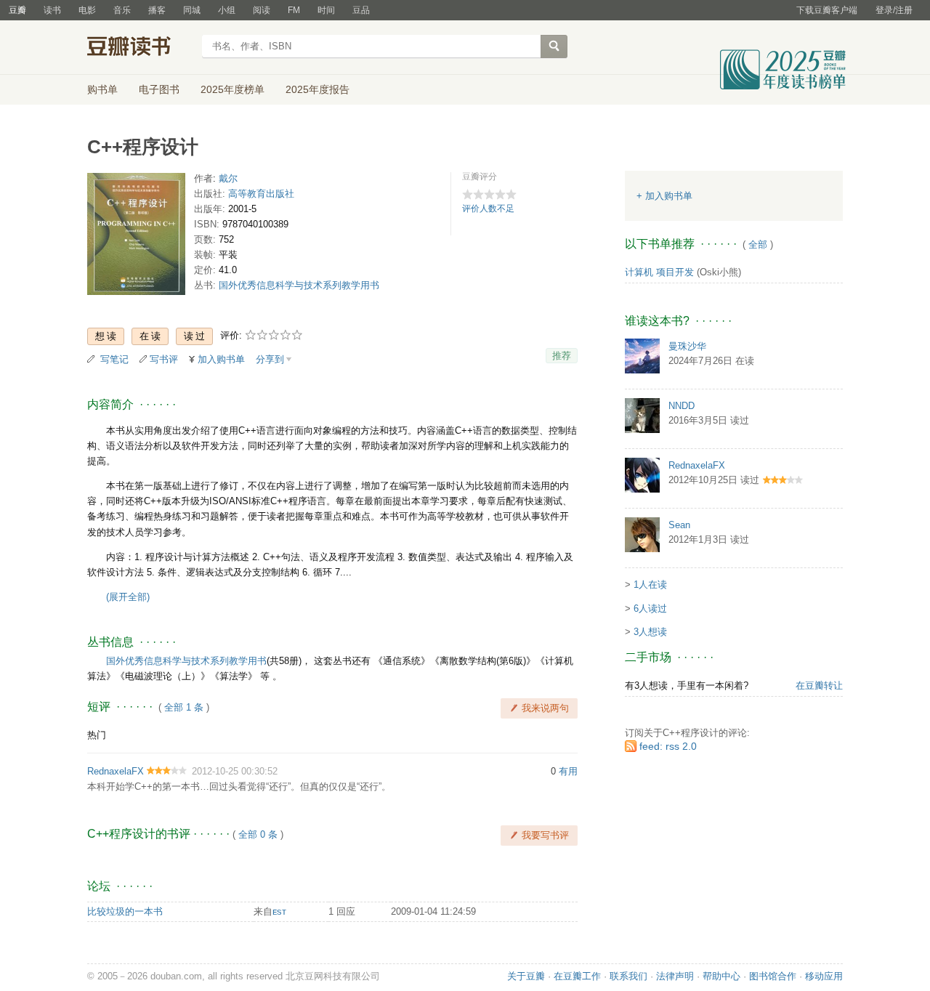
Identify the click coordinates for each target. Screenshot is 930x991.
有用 (568, 771)
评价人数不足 (488, 208)
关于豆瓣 (526, 976)
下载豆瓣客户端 (826, 10)
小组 (226, 10)
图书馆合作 (772, 976)
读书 (52, 10)
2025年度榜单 (232, 89)
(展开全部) (128, 596)
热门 (96, 734)
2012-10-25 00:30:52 (235, 771)
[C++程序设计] (136, 237)
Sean (679, 524)
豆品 (361, 10)
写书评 (164, 359)
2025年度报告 (317, 89)
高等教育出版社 (261, 193)
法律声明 (675, 976)
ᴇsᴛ (279, 911)
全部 (757, 244)
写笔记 (114, 359)
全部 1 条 (183, 707)
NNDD (681, 405)
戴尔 (228, 178)
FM (294, 10)
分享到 (270, 359)
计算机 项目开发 (659, 272)
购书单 (102, 89)
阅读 (261, 10)
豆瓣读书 (140, 48)
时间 (326, 10)
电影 (87, 10)
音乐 (122, 10)
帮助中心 (721, 976)
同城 (192, 10)
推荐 (561, 355)
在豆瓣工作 (577, 976)
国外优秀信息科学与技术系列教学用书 (299, 285)
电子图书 (159, 89)
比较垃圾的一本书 (125, 911)
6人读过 (650, 608)
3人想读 (650, 631)
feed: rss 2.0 (668, 746)
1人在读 (650, 584)
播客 (157, 10)
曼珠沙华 (687, 346)
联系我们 (628, 976)
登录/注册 (894, 10)
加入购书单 (221, 359)
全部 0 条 (258, 834)
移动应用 (824, 976)
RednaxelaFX (115, 771)
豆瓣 (17, 10)
